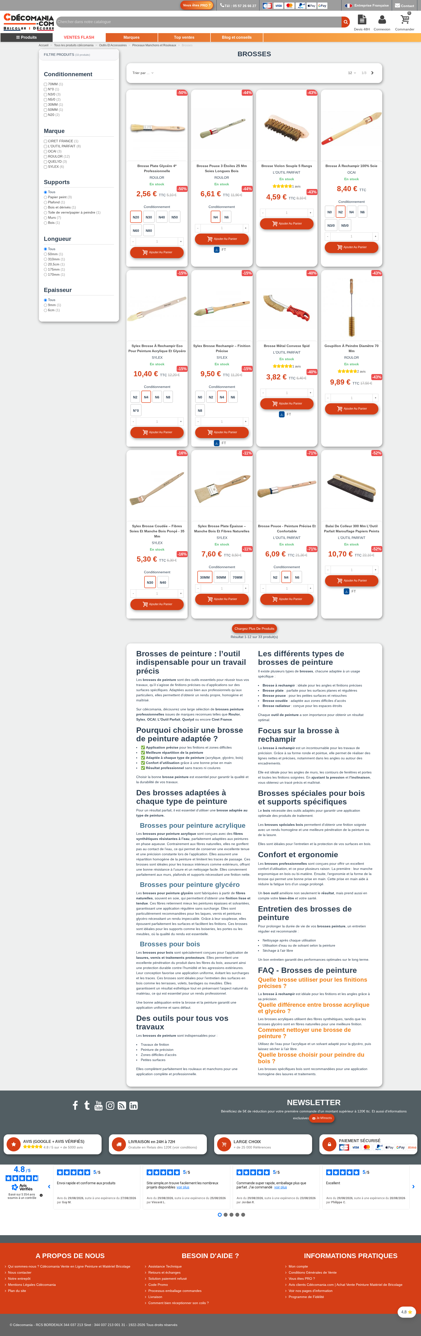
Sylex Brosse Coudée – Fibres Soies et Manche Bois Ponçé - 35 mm (157, 531)
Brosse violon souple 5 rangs (286, 166)
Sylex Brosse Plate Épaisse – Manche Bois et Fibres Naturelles (221, 528)
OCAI (55, 151)
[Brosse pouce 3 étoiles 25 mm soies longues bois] (221, 128)
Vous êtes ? (197, 5)
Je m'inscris (324, 1118)
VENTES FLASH (79, 37)
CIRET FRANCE (63, 141)
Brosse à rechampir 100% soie (351, 166)
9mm (54, 305)
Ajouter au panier (160, 252)
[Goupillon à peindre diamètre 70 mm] (351, 308)
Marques (132, 37)
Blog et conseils (237, 37)
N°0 (53, 89)
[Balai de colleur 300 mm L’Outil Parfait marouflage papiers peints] (351, 488)
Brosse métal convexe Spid (287, 346)
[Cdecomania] (29, 22)
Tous (51, 192)
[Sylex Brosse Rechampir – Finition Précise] (221, 308)
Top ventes (184, 37)
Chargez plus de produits (254, 628)
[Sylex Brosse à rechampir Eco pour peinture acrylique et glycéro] (157, 308)
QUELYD (57, 161)
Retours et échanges (164, 1272)
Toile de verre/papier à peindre (74, 212)
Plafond (56, 202)
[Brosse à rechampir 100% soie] (351, 128)
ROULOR (59, 156)
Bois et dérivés (62, 207)
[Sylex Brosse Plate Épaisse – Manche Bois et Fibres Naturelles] (221, 488)
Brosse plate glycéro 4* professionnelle (156, 168)
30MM (55, 104)
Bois (54, 223)
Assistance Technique (165, 1266)
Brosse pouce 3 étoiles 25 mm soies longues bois (222, 168)
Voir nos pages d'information (311, 1291)
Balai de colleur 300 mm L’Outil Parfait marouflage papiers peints (351, 528)
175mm (56, 269)
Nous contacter (19, 1272)
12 (350, 73)
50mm (55, 254)
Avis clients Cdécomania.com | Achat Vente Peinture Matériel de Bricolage (345, 1285)
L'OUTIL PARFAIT (64, 146)
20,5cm (56, 264)
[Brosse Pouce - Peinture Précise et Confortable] (286, 488)
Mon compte (298, 1266)
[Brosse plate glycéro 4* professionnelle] (157, 128)
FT (223, 250)
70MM (55, 84)
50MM (55, 110)
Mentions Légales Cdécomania (32, 1285)
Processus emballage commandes (174, 1291)
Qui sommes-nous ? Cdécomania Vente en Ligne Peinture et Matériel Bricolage (69, 1266)
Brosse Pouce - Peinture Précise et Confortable (287, 528)
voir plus (183, 1187)
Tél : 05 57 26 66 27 (240, 6)
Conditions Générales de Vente (313, 1272)
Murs (54, 217)
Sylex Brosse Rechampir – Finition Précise (221, 348)
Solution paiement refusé (167, 1278)
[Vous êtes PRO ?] (286, 1279)
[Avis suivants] (413, 1187)
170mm (56, 274)
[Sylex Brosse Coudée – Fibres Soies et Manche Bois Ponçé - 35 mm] (157, 488)
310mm (56, 259)
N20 (54, 115)
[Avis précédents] (49, 1187)
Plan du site (17, 1291)
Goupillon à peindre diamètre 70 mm (352, 348)
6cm (54, 310)
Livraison (155, 1297)
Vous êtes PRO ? (302, 1278)
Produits (29, 37)
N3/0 (54, 94)
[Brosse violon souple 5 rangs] (286, 128)
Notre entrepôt (19, 1278)
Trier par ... (142, 73)
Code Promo (158, 1285)
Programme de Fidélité (306, 1297)
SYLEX (56, 167)
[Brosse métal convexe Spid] (286, 308)
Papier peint (60, 197)
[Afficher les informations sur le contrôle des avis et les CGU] (41, 1195)
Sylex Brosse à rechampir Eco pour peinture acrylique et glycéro (157, 348)
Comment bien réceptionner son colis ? (178, 1303)
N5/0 (54, 99)
